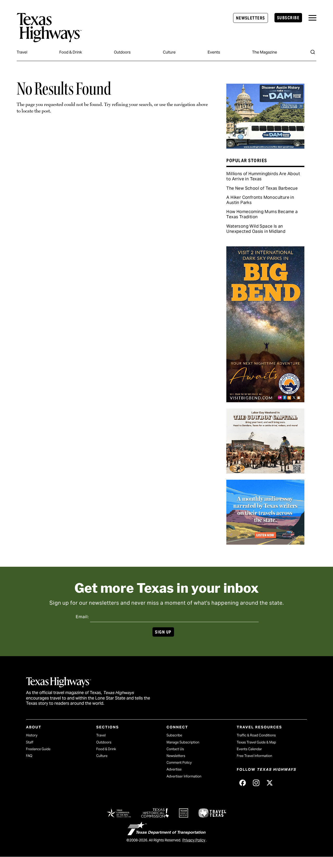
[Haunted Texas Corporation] (265, 147)
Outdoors (122, 52)
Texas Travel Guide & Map (256, 742)
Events (214, 52)
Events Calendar (249, 749)
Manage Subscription (182, 742)
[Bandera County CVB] (265, 472)
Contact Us (175, 749)
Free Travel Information (254, 756)
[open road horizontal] (265, 543)
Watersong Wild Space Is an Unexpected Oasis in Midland (255, 228)
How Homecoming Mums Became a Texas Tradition (262, 214)
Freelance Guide (38, 749)
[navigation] (312, 18)
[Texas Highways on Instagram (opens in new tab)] (256, 782)
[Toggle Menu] (312, 18)
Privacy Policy (193, 840)
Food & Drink (70, 52)
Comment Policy (179, 762)
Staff (29, 742)
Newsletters (250, 18)
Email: (82, 616)
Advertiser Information (183, 776)
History (31, 735)
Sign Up (163, 632)
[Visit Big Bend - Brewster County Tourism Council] (265, 400)
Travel (22, 52)
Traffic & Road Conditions (256, 735)
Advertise (174, 769)
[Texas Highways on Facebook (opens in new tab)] (242, 782)
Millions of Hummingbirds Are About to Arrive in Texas (263, 176)
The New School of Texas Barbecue (262, 188)
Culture (169, 52)
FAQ (29, 756)
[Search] (312, 52)
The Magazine (264, 52)
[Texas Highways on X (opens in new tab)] (269, 782)
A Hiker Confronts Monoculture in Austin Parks (260, 200)
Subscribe (288, 18)
